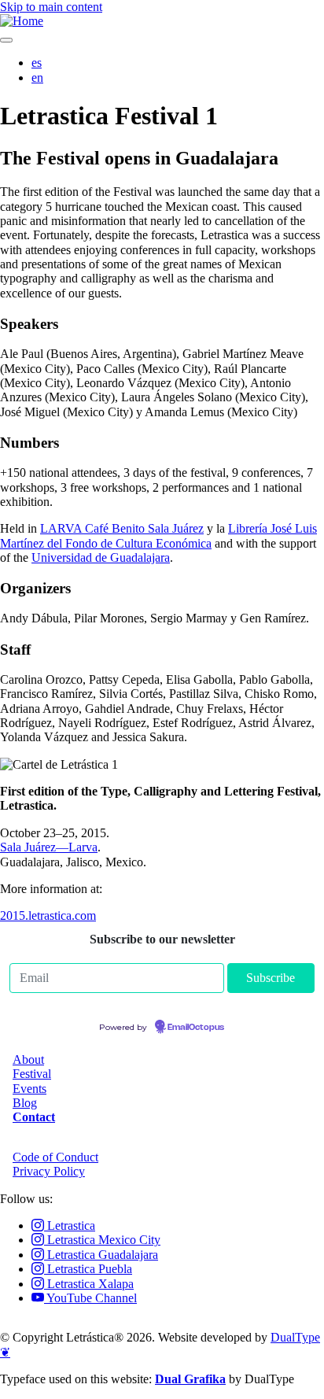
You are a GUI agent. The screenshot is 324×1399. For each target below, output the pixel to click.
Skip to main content (51, 6)
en (37, 77)
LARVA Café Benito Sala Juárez (122, 528)
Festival (32, 1073)
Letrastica (69, 1225)
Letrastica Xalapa (89, 1283)
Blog (25, 1102)
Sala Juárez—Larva (49, 847)
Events (29, 1088)
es (36, 62)
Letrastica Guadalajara (101, 1254)
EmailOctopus (196, 1028)
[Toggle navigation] (6, 40)
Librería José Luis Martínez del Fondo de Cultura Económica (158, 535)
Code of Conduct (55, 1157)
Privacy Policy (49, 1171)
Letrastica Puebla (88, 1268)
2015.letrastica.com (48, 915)
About (28, 1059)
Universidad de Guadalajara (100, 557)
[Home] (21, 21)
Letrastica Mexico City (102, 1239)
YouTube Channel (90, 1298)
